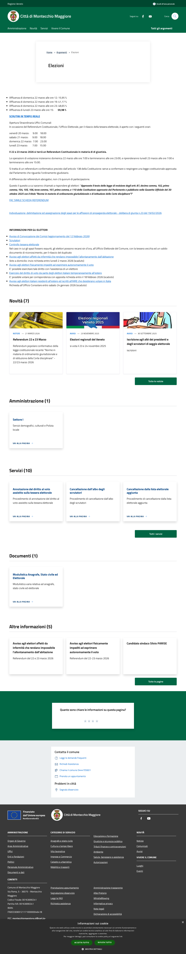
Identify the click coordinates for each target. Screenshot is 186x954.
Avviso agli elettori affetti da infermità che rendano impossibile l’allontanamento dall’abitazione (61, 257)
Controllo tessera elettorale (24, 244)
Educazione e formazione (106, 836)
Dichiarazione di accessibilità (108, 914)
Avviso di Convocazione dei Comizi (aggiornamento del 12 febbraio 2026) (49, 236)
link (120, 936)
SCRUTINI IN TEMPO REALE (24, 116)
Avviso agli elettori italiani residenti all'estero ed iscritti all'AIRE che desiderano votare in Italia (60, 281)
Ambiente (98, 852)
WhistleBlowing (101, 898)
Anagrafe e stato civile (62, 841)
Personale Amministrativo (20, 867)
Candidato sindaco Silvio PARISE (147, 643)
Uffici (10, 851)
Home (49, 52)
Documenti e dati (16, 872)
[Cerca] (174, 16)
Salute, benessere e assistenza (109, 857)
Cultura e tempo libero (62, 846)
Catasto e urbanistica (61, 862)
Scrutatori (14, 240)
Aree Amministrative (18, 846)
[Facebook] (142, 16)
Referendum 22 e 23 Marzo (29, 339)
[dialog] (93, 936)
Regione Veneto (15, 4)
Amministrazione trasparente (108, 887)
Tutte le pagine (155, 681)
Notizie (16, 333)
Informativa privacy (103, 903)
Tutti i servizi (155, 534)
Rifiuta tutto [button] (105, 942)
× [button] (183, 922)
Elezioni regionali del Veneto (87, 339)
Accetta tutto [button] (81, 942)
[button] (93, 949)
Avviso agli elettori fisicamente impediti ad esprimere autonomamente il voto (51, 265)
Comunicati (142, 846)
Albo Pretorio (100, 893)
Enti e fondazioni (16, 856)
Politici (11, 862)
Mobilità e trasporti (60, 867)
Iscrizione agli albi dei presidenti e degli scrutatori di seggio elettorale (148, 341)
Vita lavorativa (58, 851)
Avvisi (73, 333)
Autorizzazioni (101, 862)
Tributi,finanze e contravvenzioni (110, 846)
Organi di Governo (16, 841)
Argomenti (62, 52)
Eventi (140, 871)
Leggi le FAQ (57, 898)
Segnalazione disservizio (63, 893)
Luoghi (140, 865)
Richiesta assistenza (61, 903)
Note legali (99, 908)
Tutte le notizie (155, 381)
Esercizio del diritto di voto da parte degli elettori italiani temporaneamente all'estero (55, 273)
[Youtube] (149, 16)
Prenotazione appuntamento (65, 887)
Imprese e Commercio (61, 856)
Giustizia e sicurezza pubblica (108, 841)
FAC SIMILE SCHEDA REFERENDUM (29, 200)
